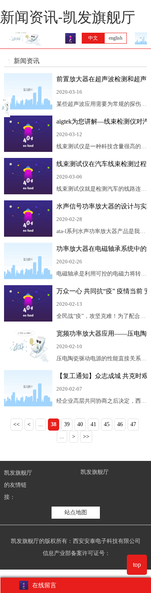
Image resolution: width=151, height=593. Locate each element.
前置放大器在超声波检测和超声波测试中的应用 (101, 79)
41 (93, 424)
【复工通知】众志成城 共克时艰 (101, 375)
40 (80, 424)
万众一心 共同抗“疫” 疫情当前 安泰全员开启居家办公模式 (101, 291)
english (115, 38)
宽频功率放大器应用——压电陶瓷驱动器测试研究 (101, 333)
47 (133, 424)
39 (67, 424)
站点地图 (75, 512)
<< (16, 424)
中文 (93, 38)
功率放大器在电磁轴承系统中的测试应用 (101, 248)
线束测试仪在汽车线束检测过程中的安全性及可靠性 (101, 163)
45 (107, 424)
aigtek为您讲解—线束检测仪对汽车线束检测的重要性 (101, 121)
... (40, 424)
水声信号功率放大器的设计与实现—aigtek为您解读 (101, 206)
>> (86, 436)
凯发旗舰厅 (95, 472)
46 (120, 424)
